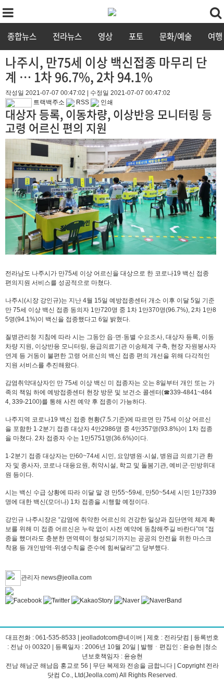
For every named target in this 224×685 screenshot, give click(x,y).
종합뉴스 (21, 36)
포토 (136, 36)
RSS (81, 102)
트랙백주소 (48, 102)
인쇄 (106, 102)
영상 (105, 36)
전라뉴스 (67, 36)
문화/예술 (175, 36)
